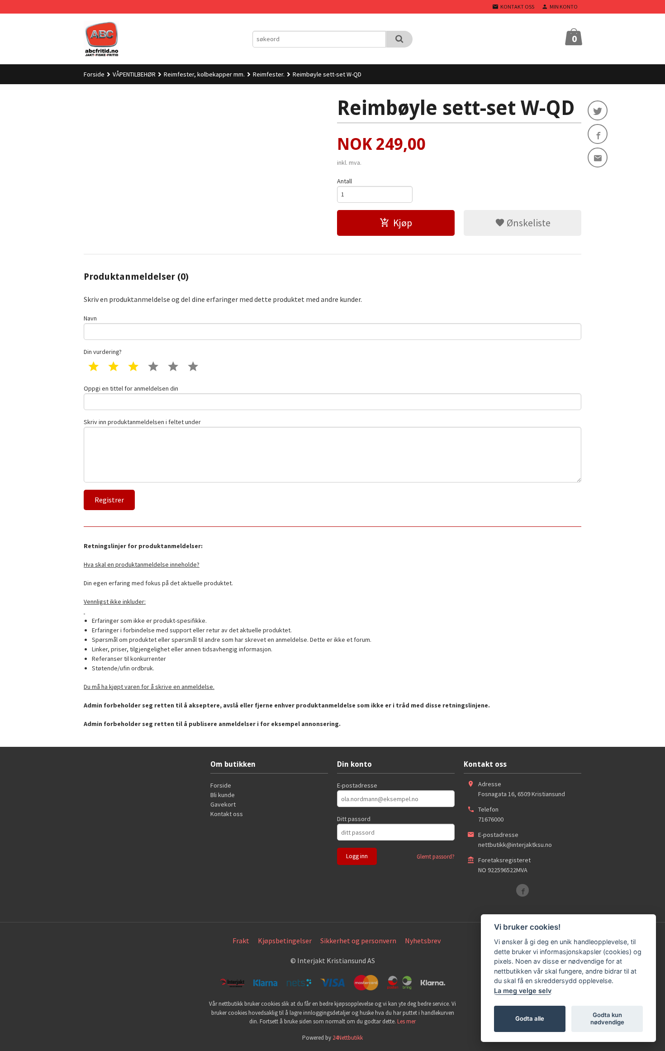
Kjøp (402, 222)
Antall (344, 181)
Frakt (241, 940)
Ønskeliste (528, 222)
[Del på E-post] (598, 157)
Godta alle (529, 1018)
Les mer (406, 1021)
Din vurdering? (103, 352)
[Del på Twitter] (598, 110)
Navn (90, 318)
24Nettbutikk (347, 1037)
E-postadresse (357, 785)
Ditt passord (353, 819)
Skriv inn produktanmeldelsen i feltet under (142, 422)
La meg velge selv (522, 990)
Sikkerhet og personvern (358, 940)
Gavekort (223, 804)
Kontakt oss (226, 814)
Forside (94, 74)
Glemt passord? (436, 856)
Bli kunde (222, 795)
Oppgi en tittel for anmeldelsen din (131, 388)
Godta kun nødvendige (607, 1018)
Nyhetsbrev (423, 940)
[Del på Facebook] (598, 134)
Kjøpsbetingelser (285, 940)
